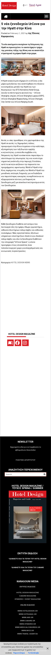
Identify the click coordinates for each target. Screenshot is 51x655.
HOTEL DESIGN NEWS (20, 262)
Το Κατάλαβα (33, 653)
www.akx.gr (27, 617)
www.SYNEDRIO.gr (27, 624)
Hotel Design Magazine (27, 593)
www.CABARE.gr (27, 621)
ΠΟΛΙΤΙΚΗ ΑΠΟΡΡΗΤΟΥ (25, 460)
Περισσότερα (19, 653)
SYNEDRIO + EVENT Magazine (28, 599)
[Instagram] (25, 343)
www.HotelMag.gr (27, 614)
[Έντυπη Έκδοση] (10, 343)
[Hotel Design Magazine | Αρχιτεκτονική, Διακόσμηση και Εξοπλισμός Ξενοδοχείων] (5, 16)
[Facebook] (18, 343)
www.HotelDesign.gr (28, 611)
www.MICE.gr (27, 630)
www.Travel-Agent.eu (27, 634)
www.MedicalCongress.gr (27, 627)
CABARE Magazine (27, 596)
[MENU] (46, 16)
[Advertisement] (25, 296)
